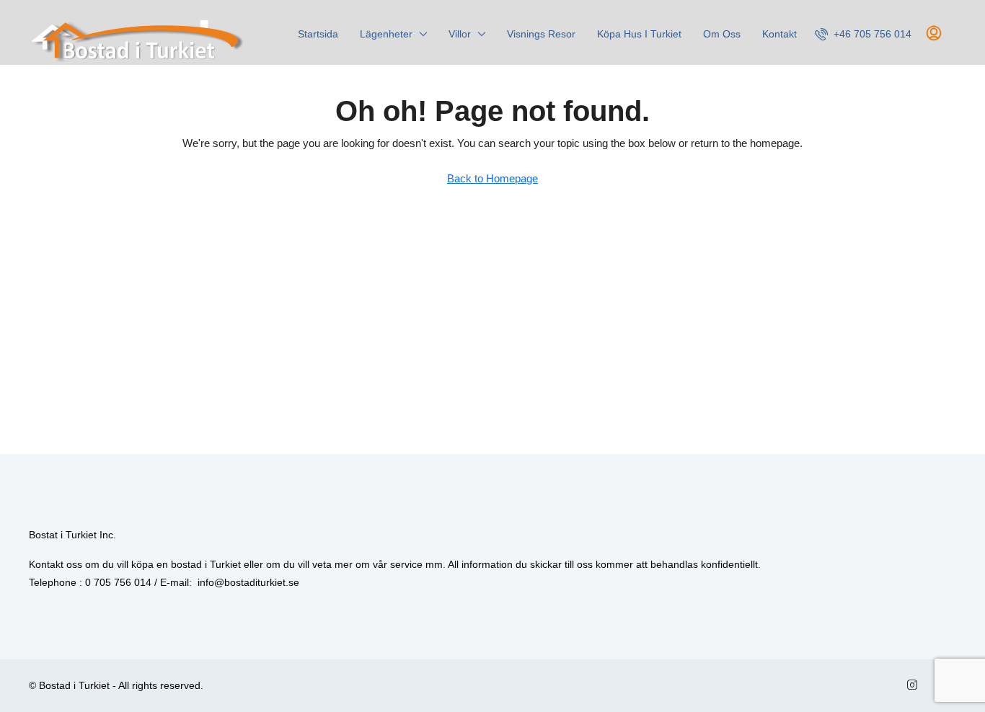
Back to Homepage (492, 178)
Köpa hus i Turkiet (639, 34)
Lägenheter (386, 34)
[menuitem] (863, 34)
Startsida (318, 34)
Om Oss (722, 34)
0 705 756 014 (118, 582)
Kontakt (779, 34)
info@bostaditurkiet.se (248, 582)
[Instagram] (915, 685)
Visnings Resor (541, 34)
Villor (460, 34)
